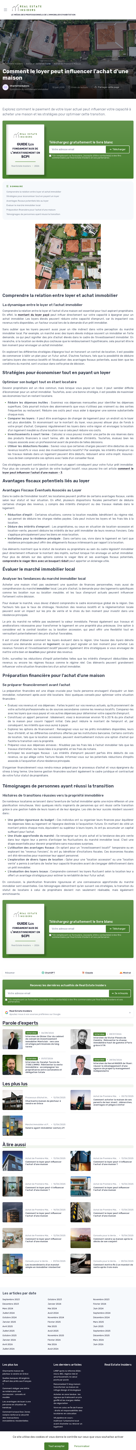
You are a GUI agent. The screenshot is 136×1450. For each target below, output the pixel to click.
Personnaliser (82, 1446)
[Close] (103, 711)
